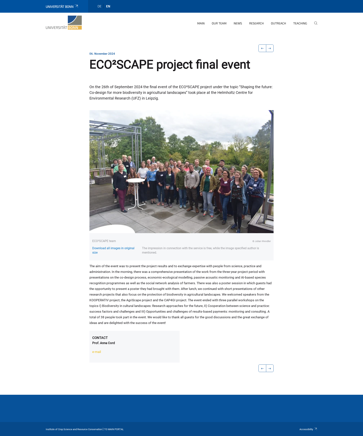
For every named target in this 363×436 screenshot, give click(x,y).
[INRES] (64, 23)
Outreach (278, 23)
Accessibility (306, 429)
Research (256, 23)
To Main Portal (114, 429)
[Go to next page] (270, 48)
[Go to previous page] (262, 48)
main (201, 23)
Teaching (300, 23)
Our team (219, 23)
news (238, 23)
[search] (314, 25)
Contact (100, 338)
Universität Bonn (60, 6)
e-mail (96, 352)
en (108, 6)
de (99, 6)
